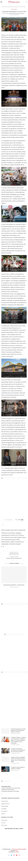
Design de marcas (5, 803)
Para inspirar (4, 811)
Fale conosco (4, 825)
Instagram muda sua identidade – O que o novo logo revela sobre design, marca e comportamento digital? (18, 759)
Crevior (16, 850)
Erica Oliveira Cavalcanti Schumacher (15, 13)
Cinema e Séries (4, 6)
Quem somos (4, 820)
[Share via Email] (22, 519)
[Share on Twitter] (19, 519)
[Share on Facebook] (18, 519)
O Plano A (17, 851)
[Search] (26, 2)
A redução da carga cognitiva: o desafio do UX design (18, 768)
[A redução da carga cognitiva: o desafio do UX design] (5, 769)
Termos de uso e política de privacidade (19, 849)
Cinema (3, 813)
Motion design (4, 806)
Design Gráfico (4, 801)
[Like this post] (16, 519)
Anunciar (3, 822)
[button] (14, 590)
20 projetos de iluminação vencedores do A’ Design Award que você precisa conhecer (18, 750)
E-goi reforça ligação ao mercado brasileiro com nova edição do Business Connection (18, 730)
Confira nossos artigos (10, 798)
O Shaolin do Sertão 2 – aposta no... (14, 585)
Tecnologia (3, 808)
